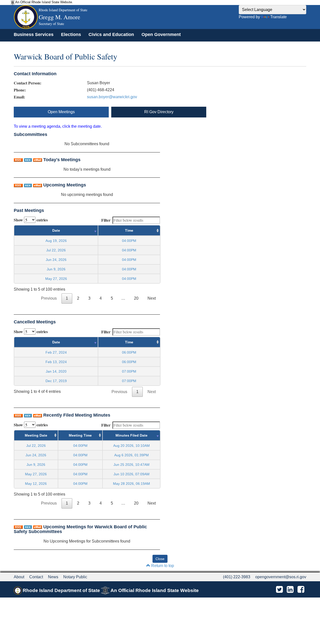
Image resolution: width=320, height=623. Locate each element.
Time (129, 230)
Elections (71, 34)
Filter (105, 220)
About (19, 577)
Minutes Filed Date (132, 435)
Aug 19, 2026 (56, 241)
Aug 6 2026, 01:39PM (131, 455)
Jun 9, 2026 (56, 269)
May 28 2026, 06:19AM (131, 484)
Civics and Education (111, 34)
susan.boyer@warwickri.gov (112, 97)
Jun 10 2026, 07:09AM (132, 474)
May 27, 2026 (56, 279)
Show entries (31, 220)
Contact (36, 577)
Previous (49, 298)
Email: (19, 97)
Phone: (20, 90)
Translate (278, 17)
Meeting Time (80, 435)
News (53, 577)
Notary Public (75, 577)
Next (152, 298)
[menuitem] (33, 34)
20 (136, 298)
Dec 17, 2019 (56, 381)
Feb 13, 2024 (56, 362)
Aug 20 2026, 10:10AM (131, 446)
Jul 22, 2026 (56, 250)
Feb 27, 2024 (56, 352)
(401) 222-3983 (236, 577)
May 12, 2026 (36, 484)
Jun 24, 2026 (56, 260)
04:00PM (80, 446)
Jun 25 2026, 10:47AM (132, 465)
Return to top (162, 566)
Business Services (34, 34)
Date (56, 230)
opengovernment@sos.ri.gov (280, 577)
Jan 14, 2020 (56, 371)
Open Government (161, 34)
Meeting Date (36, 435)
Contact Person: (27, 83)
